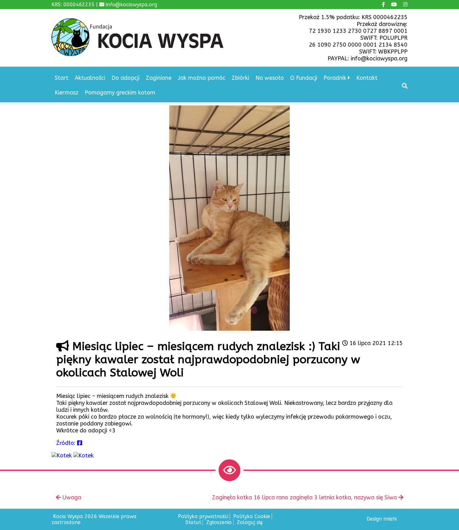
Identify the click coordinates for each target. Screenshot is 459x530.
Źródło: (66, 443)
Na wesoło (269, 77)
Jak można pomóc (201, 77)
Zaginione (158, 77)
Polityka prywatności (203, 516)
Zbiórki (240, 77)
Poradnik (334, 77)
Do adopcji (125, 77)
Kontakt (367, 77)
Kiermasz (66, 92)
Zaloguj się (250, 522)
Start (61, 77)
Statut (193, 522)
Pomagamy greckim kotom (120, 92)
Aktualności (90, 77)
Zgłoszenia (219, 522)
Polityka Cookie (251, 516)
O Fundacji (303, 77)
